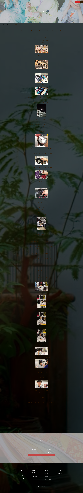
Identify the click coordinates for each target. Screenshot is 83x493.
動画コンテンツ (23, 478)
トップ (3, 24)
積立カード (46, 476)
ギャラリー (22, 472)
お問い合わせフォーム (41, 455)
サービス (33, 470)
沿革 (33, 475)
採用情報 (59, 470)
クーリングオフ (47, 473)
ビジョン (33, 473)
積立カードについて (48, 452)
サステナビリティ (35, 476)
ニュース (21, 470)
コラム (21, 477)
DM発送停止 (34, 449)
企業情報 (33, 472)
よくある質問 (48, 449)
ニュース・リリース (7, 24)
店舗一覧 (21, 475)
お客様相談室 (46, 470)
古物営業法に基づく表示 (48, 479)
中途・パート (60, 473)
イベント (21, 473)
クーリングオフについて (34, 452)
